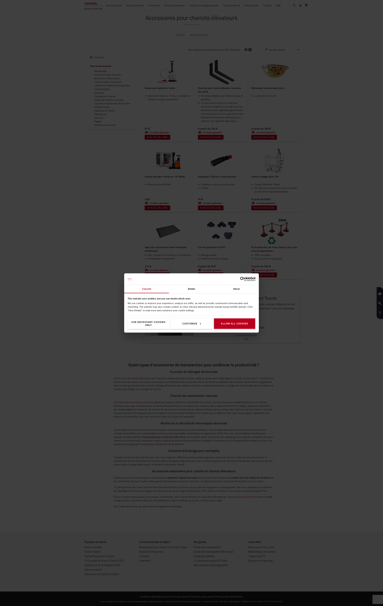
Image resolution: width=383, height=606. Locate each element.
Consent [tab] (146, 289)
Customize (189, 323)
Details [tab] (191, 289)
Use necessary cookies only (148, 323)
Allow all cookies (234, 323)
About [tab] (236, 289)
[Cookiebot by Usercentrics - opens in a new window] (242, 279)
